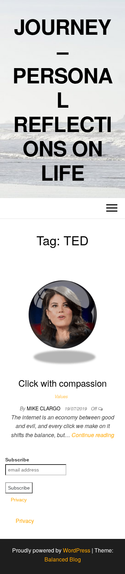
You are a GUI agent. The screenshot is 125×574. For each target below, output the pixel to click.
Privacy (16, 499)
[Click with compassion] (62, 319)
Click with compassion (62, 382)
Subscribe (17, 459)
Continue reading (93, 435)
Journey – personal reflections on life (62, 99)
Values (61, 396)
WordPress (76, 550)
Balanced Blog (62, 559)
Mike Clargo (44, 408)
